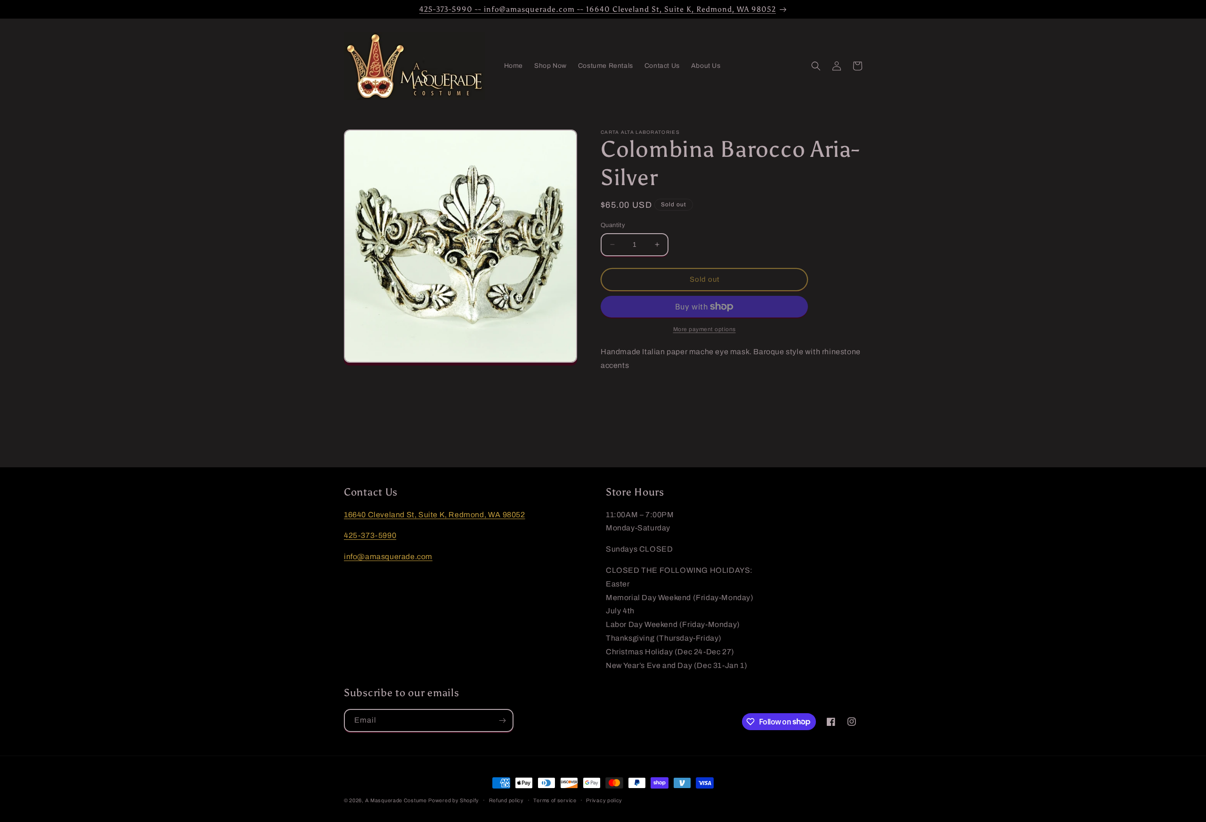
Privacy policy (604, 800)
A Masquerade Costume (396, 800)
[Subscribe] (502, 720)
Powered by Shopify (453, 800)
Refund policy (506, 800)
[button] (816, 66)
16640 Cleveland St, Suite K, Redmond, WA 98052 (434, 515)
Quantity (613, 225)
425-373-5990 (370, 536)
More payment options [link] (704, 329)
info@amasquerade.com (388, 557)
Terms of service (554, 800)
